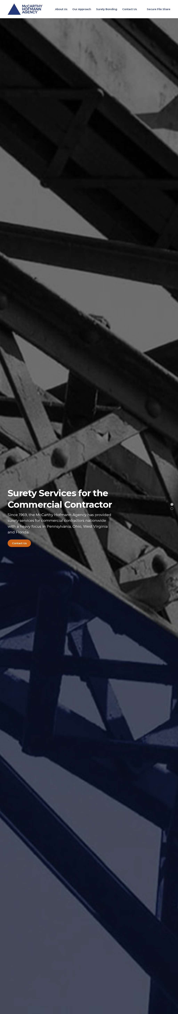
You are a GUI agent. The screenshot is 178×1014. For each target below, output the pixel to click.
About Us (61, 9)
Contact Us (129, 9)
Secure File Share (158, 9)
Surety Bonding (106, 9)
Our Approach (81, 9)
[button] (172, 504)
